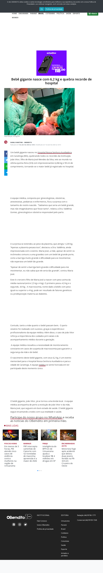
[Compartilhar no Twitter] (5, 160)
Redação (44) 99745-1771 (86, 515)
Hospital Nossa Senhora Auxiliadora (55, 152)
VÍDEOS (94, 14)
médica (42, 364)
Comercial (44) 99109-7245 (87, 520)
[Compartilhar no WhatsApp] (5, 166)
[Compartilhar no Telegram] (5, 172)
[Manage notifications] (98, 568)
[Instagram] (19, 525)
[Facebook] (14, 525)
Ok (42, 9)
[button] (74, 434)
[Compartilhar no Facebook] (5, 154)
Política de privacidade (54, 9)
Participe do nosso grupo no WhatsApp (36, 417)
